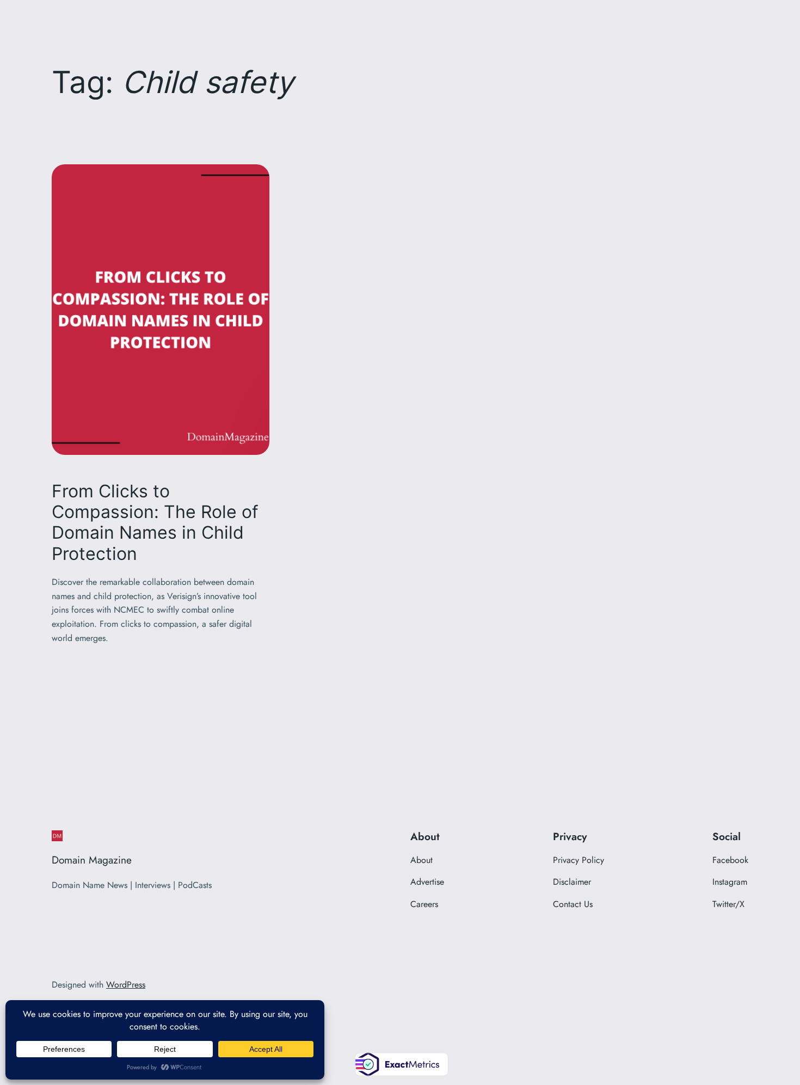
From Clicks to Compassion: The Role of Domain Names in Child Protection (155, 522)
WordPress (125, 984)
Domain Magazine (92, 859)
